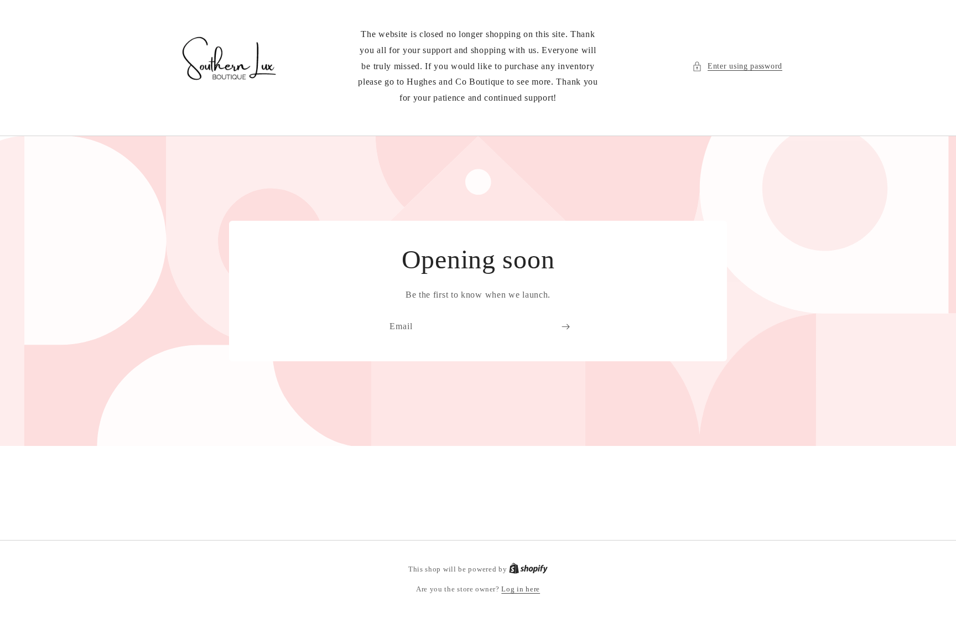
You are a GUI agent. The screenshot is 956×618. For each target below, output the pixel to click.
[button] (737, 66)
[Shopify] (528, 569)
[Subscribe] (565, 326)
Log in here (520, 589)
